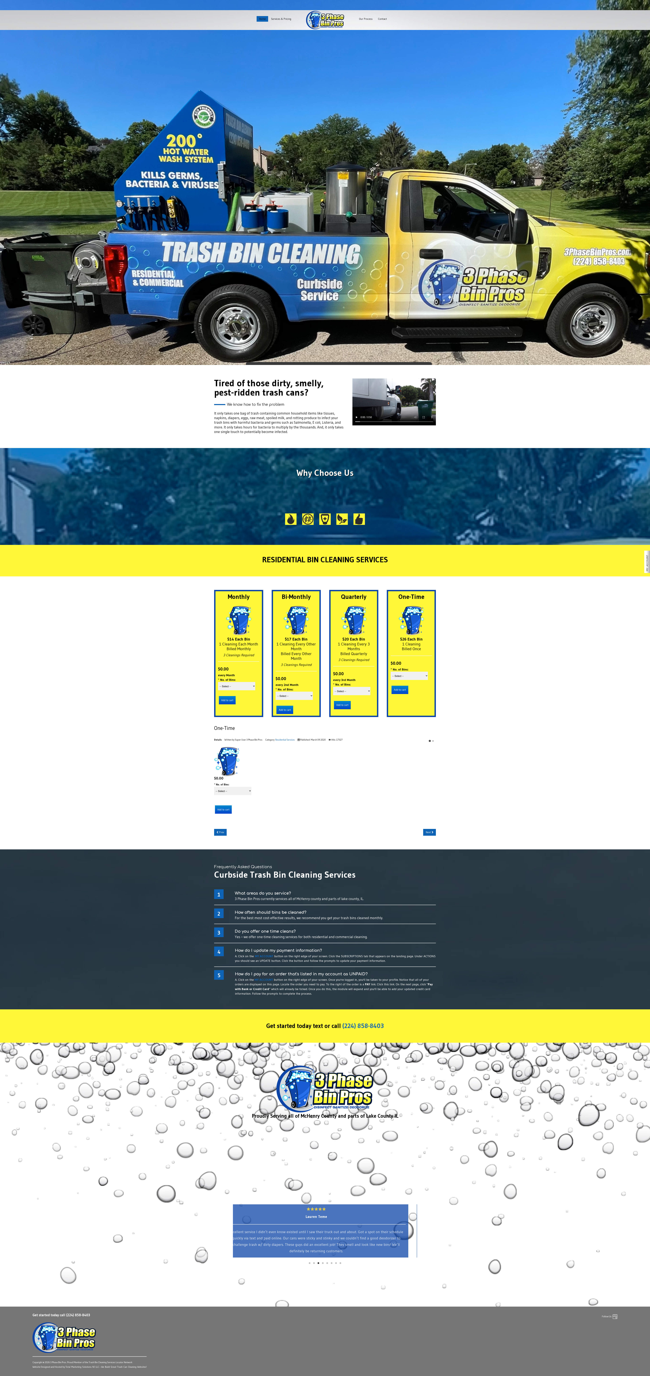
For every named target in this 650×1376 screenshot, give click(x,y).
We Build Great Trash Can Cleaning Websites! (124, 1367)
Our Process (366, 18)
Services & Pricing (281, 18)
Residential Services (324, 192)
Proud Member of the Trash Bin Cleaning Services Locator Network (99, 1362)
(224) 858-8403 (363, 1026)
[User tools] (431, 741)
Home (262, 18)
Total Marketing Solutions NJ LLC (82, 1367)
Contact (382, 18)
